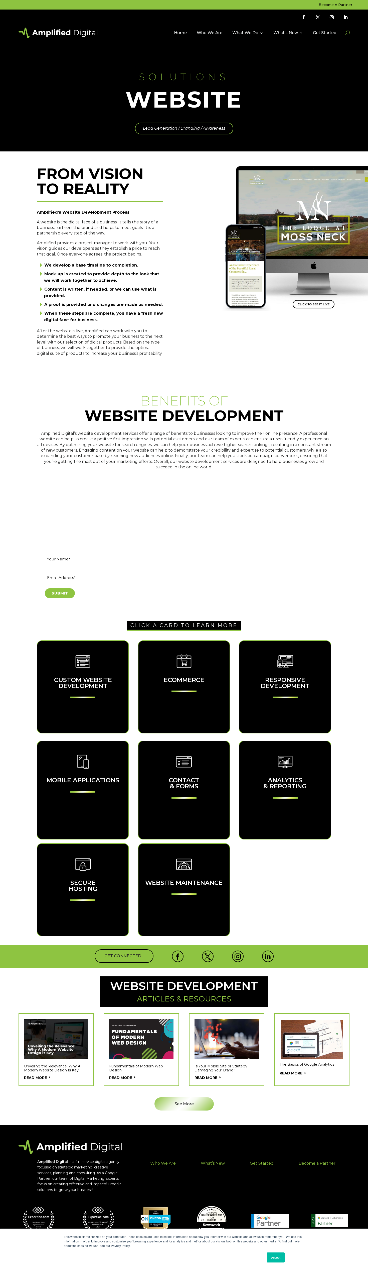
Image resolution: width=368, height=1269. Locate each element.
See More (184, 1104)
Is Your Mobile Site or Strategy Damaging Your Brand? (221, 1068)
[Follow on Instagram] (332, 17)
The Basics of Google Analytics (307, 1064)
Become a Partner (317, 1163)
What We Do (245, 32)
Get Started (324, 32)
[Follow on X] (318, 17)
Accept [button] (275, 1257)
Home (180, 32)
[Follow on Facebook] (304, 17)
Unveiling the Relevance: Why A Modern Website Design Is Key (52, 1068)
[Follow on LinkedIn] (346, 17)
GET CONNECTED (122, 956)
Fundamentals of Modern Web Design (136, 1068)
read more (35, 1077)
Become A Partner (335, 5)
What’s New (285, 32)
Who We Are (209, 32)
